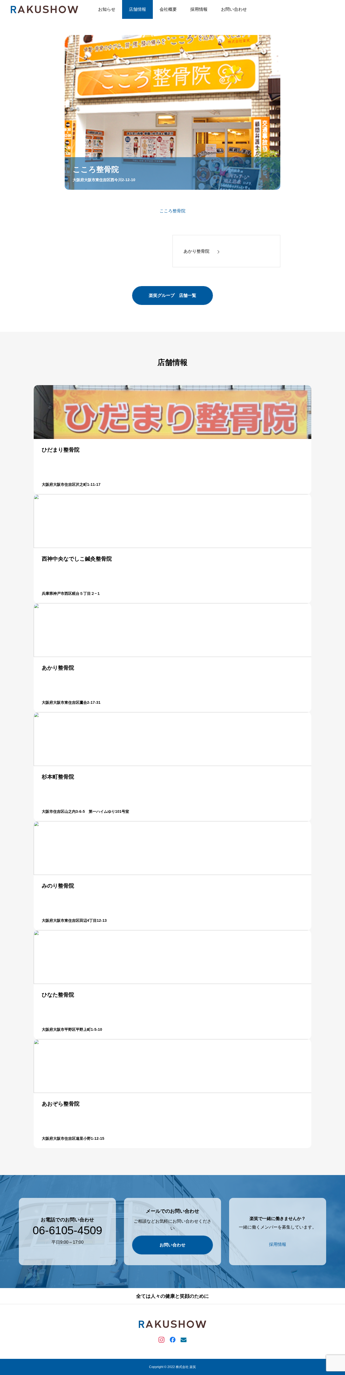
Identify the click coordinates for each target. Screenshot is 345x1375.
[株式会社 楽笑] (44, 9)
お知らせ (106, 9)
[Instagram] (161, 1339)
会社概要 (168, 9)
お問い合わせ (234, 9)
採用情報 (199, 9)
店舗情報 (137, 9)
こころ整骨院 (172, 211)
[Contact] (183, 1339)
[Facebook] (172, 1339)
